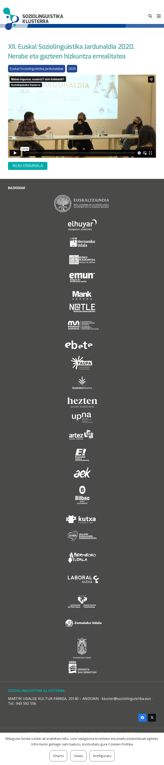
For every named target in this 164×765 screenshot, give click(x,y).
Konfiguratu (102, 756)
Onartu (58, 756)
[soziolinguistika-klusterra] (33, 16)
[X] (152, 718)
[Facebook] (142, 718)
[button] (150, 16)
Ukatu (78, 756)
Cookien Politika (120, 744)
